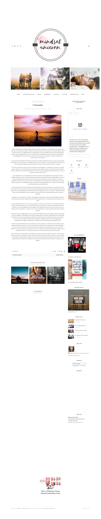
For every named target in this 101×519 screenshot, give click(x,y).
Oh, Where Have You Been (81, 335)
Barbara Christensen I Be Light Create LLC (79, 353)
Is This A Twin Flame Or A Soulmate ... (20, 281)
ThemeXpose (24, 508)
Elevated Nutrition (28, 94)
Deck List (56, 94)
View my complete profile (74, 355)
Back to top (86, 508)
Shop (82, 94)
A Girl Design (32, 508)
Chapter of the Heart (80, 320)
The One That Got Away (54, 281)
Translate (83, 365)
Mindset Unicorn (81, 154)
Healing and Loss (36, 280)
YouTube (64, 94)
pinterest (71, 172)
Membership (47, 94)
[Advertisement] (50, 12)
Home (18, 94)
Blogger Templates (49, 508)
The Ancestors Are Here (81, 330)
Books (39, 94)
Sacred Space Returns (80, 325)
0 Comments (15, 251)
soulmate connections (37, 101)
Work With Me (74, 94)
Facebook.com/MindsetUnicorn (75, 422)
